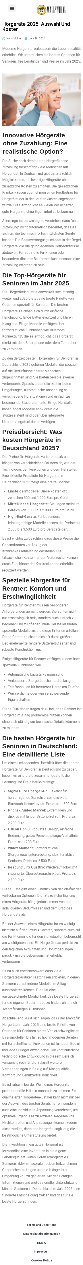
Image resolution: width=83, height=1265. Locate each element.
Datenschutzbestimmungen (41, 1233)
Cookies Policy (41, 1260)
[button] (12, 8)
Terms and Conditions (41, 1224)
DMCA (41, 1242)
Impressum (41, 1251)
